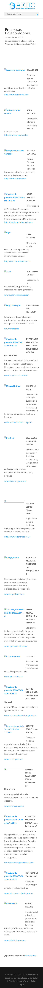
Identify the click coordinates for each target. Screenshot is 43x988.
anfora (24, 981)
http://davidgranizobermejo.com (18, 222)
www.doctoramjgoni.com (15, 481)
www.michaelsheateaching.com (18, 422)
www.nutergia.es (11, 328)
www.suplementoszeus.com (16, 295)
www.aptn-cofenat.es (13, 676)
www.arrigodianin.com (14, 594)
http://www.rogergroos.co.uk (17, 536)
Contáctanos (31, 955)
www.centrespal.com (13, 759)
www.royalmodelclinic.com (15, 646)
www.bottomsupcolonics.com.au (18, 893)
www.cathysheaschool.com (16, 375)
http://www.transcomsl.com (16, 94)
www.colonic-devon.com (14, 940)
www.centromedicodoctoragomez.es (20, 715)
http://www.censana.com (15, 178)
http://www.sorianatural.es (16, 135)
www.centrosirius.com (14, 806)
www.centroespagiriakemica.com (18, 862)
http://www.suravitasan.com (16, 261)
